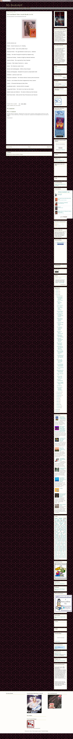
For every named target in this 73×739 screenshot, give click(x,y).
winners (61, 550)
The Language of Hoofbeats (63, 202)
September (59, 395)
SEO (65, 654)
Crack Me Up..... (60, 385)
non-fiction (58, 538)
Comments (58, 225)
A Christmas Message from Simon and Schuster (60, 340)
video (58, 525)
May (58, 401)
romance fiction (61, 556)
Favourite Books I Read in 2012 (60, 312)
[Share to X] (23, 104)
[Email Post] (19, 103)
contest (61, 535)
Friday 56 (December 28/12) (59, 302)
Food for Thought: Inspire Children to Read (60, 383)
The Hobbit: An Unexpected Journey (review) (59, 328)
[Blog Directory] (58, 653)
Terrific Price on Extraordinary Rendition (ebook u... (60, 319)
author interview (63, 537)
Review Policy (57, 71)
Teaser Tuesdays (59, 523)
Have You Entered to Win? (60, 368)
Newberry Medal (57, 552)
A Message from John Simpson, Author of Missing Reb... (60, 348)
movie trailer (59, 530)
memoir (62, 525)
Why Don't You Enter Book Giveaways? (59, 343)
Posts (57, 224)
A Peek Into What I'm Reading (63, 469)
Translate (63, 85)
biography (56, 535)
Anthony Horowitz (60, 207)
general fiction (57, 526)
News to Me (63, 552)
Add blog (56, 655)
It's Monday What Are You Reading (60, 528)
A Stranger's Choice (60, 534)
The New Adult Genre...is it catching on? (59, 377)
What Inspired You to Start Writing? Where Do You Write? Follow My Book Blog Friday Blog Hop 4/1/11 (60, 429)
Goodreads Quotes (63, 284)
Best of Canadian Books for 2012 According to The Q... (60, 352)
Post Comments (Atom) (31, 149)
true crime (56, 558)
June (58, 399)
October (58, 393)
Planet (60, 647)
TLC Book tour (60, 522)
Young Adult (59, 533)
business (64, 540)
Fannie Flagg (61, 282)
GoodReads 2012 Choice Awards (15, 105)
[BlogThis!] (22, 104)
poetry (61, 549)
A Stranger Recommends (60, 380)
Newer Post (9, 146)
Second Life (60, 194)
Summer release (57, 553)
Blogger (47, 731)
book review (58, 518)
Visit (57, 641)
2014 (57, 291)
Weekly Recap (63, 553)
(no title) (61, 488)
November (59, 392)
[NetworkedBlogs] (60, 242)
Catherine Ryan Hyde (61, 203)
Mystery (64, 520)
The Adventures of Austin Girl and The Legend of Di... (60, 357)
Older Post (49, 146)
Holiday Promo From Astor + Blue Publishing (60, 336)
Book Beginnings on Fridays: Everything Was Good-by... (60, 315)
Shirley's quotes (58, 277)
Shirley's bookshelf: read (63, 192)
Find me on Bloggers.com (59, 160)
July (58, 398)
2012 (57, 294)
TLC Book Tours (58, 519)
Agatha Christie (63, 529)
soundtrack (60, 557)
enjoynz (39, 731)
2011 (57, 409)
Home (29, 146)
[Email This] (21, 104)
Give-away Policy (58, 69)
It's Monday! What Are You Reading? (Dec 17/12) (60, 324)
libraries (60, 555)
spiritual (64, 557)
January (58, 407)
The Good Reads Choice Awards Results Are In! (60, 365)
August (58, 396)
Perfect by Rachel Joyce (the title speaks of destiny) (63, 495)
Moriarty (59, 206)
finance (56, 554)
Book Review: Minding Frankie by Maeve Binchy (63, 417)
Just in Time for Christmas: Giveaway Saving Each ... (60, 389)
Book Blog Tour (60, 539)
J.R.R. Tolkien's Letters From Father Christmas (59, 308)
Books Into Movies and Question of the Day (62, 449)
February (59, 406)
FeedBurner (63, 149)
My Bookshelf (14, 5)
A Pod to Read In (60, 305)
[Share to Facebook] (24, 104)
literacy (64, 555)
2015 (57, 289)
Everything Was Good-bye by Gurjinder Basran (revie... (60, 299)
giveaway (64, 532)
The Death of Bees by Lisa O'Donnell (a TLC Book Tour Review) (63, 479)
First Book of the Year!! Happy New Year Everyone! (63, 439)
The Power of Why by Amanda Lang (60, 332)
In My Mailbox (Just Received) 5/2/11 (62, 459)
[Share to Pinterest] (25, 104)
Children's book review (60, 524)
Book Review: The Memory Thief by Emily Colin (60, 371)
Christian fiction (62, 551)
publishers (56, 556)
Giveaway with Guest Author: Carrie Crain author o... (60, 361)
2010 (57, 411)
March (58, 404)
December (59, 295)
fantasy (57, 549)
